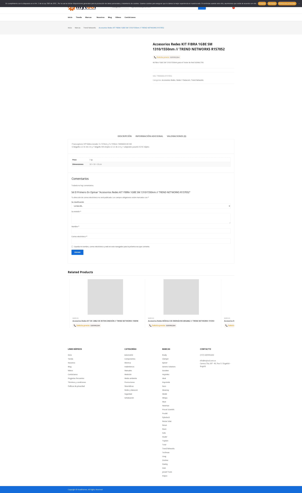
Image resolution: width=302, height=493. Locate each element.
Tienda (70, 359)
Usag (164, 456)
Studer (164, 437)
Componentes (129, 359)
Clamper (165, 359)
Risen (164, 429)
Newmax (165, 405)
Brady (164, 355)
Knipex (164, 476)
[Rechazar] (299, 3)
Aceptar (262, 3)
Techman (165, 452)
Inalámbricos (129, 366)
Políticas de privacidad (76, 386)
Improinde (166, 382)
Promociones (129, 382)
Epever (164, 363)
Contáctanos (73, 374)
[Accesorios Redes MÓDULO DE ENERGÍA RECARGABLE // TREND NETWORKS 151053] (181, 297)
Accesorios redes (168, 80)
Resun (164, 425)
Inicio (70, 355)
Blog (69, 366)
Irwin (164, 468)
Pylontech (166, 417)
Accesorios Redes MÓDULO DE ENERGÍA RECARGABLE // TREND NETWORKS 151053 (181, 321)
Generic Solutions (169, 366)
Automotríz (128, 355)
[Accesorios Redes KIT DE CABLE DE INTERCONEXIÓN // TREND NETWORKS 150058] (105, 297)
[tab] (124, 136)
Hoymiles (165, 374)
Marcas (76, 318)
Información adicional (149, 136)
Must (164, 402)
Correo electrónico (79, 236)
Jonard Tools (167, 472)
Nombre (75, 226)
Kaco (164, 386)
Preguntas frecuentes (76, 378)
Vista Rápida (138, 281)
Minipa (164, 398)
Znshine (165, 460)
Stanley (165, 464)
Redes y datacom (183, 80)
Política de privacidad (287, 3)
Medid (164, 394)
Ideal (164, 378)
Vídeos (70, 370)
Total (164, 444)
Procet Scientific (168, 409)
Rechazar (272, 3)
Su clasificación (77, 202)
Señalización (129, 398)
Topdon (165, 441)
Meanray (165, 390)
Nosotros (71, 363)
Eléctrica (127, 363)
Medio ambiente (130, 378)
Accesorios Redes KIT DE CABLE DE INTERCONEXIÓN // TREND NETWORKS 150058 (105, 321)
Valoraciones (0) (176, 136)
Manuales (128, 370)
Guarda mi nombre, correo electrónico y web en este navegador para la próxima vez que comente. (112, 246)
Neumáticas (129, 386)
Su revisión (76, 211)
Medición (127, 374)
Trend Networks (197, 80)
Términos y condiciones (77, 382)
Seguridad (128, 394)
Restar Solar (167, 421)
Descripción (125, 136)
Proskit (165, 413)
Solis (164, 433)
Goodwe (165, 370)
